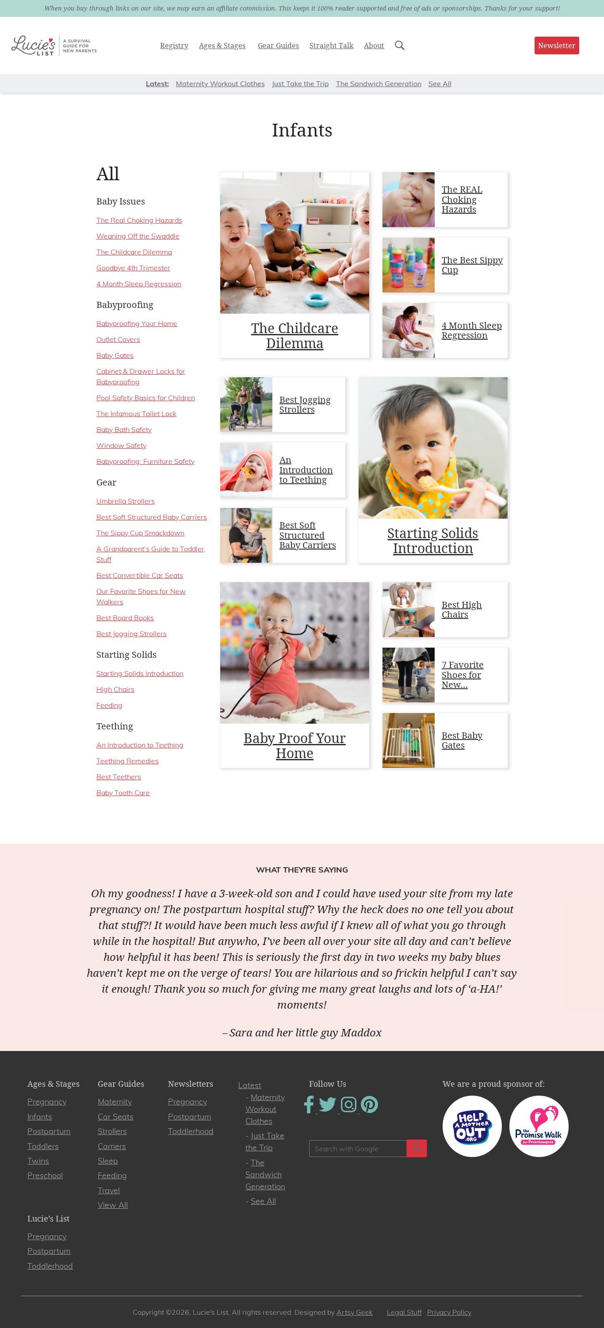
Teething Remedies (127, 760)
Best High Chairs (462, 610)
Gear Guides (278, 45)
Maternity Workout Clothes (220, 83)
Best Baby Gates (462, 740)
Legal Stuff (404, 1312)
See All (439, 83)
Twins (38, 1161)
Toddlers (43, 1146)
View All (113, 1205)
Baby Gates (115, 355)
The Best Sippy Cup (472, 265)
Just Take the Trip (300, 83)
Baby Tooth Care (123, 792)
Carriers (112, 1146)
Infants (39, 1117)
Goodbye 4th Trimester (133, 267)
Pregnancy (46, 1102)
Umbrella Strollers (125, 501)
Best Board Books (125, 617)
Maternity (115, 1102)
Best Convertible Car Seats (139, 575)
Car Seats (116, 1117)
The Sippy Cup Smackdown (140, 532)
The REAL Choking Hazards (462, 199)
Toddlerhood (191, 1131)
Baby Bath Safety (124, 429)
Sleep (108, 1161)
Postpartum (49, 1131)
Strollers (112, 1131)
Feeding (109, 705)
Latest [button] (156, 83)
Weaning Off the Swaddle (138, 235)
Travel (109, 1190)
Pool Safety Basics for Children (145, 397)
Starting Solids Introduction (432, 540)
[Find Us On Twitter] (328, 1110)
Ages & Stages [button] (222, 45)
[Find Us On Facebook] (309, 1110)
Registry (174, 45)
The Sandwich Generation (378, 83)
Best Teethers (118, 776)
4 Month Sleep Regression (472, 330)
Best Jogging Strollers (305, 405)
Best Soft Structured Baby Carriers (307, 535)
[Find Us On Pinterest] (369, 1110)
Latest (249, 1085)
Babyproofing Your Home (136, 323)
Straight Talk (331, 45)
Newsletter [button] (557, 45)
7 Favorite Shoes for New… (463, 675)
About (374, 45)
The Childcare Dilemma (294, 335)
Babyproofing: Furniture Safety (145, 461)
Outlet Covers (118, 339)
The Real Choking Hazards (139, 220)
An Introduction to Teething (306, 470)
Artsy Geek (354, 1312)
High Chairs (115, 689)
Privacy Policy (449, 1312)
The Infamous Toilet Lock (136, 413)
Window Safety (121, 445)
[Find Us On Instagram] (349, 1110)
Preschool (45, 1175)
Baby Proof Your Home (295, 745)
